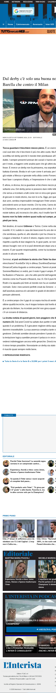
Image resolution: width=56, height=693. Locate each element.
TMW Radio (40, 2)
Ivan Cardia (9, 140)
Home (6, 2)
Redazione (28, 2)
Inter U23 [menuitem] (50, 24)
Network (16, 2)
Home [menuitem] (10, 24)
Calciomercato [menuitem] (22, 24)
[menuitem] (3, 24)
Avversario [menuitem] (38, 24)
